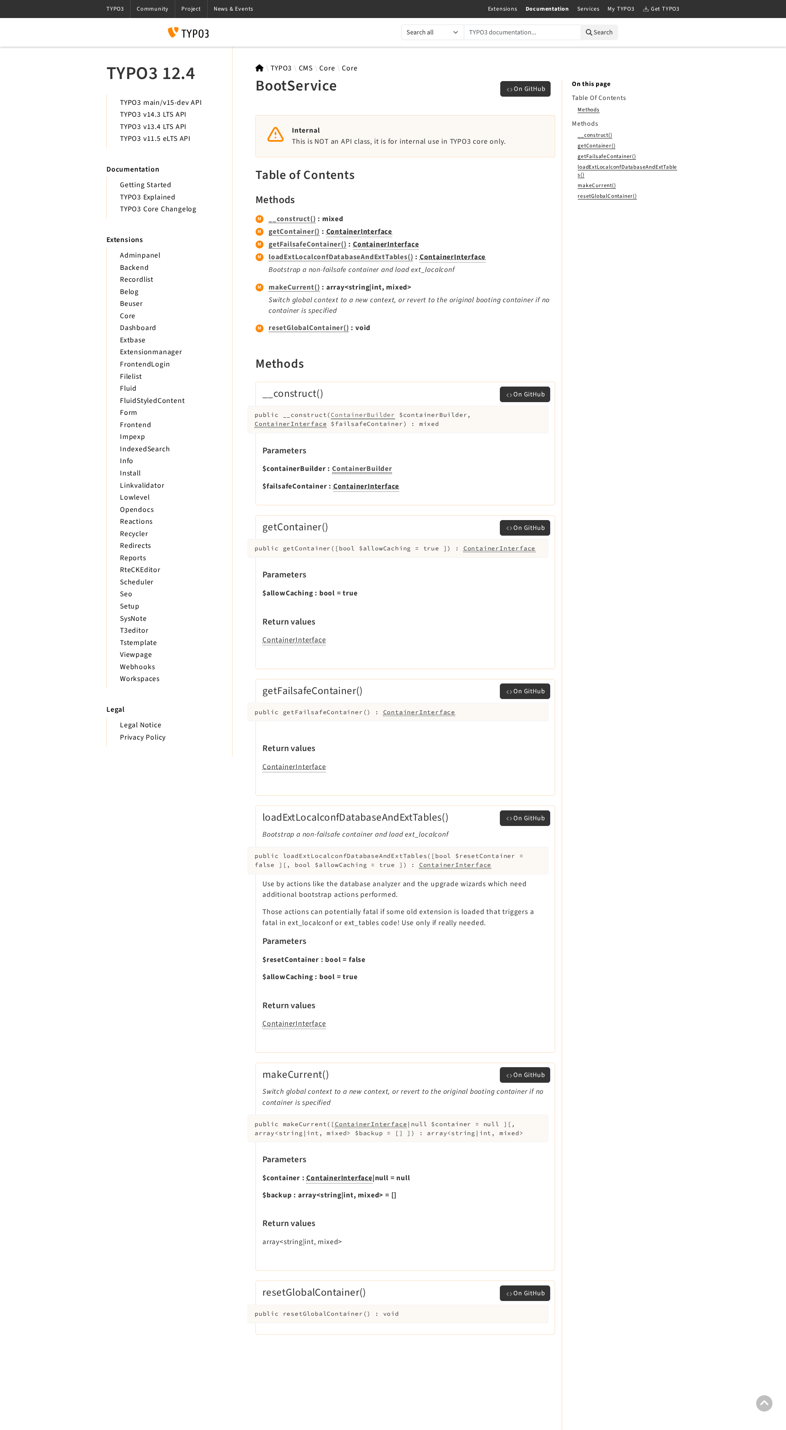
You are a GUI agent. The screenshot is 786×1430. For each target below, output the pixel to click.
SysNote (133, 618)
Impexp (132, 437)
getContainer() (294, 231)
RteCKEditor (140, 570)
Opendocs (137, 510)
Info (126, 461)
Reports (133, 558)
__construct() (292, 219)
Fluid (128, 388)
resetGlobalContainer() (309, 328)
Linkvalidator (142, 485)
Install (130, 473)
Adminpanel (140, 255)
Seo (126, 594)
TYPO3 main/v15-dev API (161, 102)
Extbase (133, 340)
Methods (589, 109)
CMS (306, 68)
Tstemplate (138, 643)
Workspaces (140, 679)
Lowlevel (134, 497)
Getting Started (146, 185)
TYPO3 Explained (148, 197)
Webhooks (137, 667)
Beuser (131, 304)
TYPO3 (281, 68)
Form (129, 412)
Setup (130, 606)
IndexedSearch (145, 449)
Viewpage (136, 654)
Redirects (135, 546)
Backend (134, 267)
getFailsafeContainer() (308, 244)
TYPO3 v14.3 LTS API (153, 114)
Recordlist (137, 279)
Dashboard (138, 328)
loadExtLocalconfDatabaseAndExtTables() (341, 257)
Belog (129, 292)
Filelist (131, 376)
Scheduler (137, 582)
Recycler (134, 534)
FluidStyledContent (152, 401)
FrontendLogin (145, 364)
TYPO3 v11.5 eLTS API (155, 138)
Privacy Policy (143, 737)
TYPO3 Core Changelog (158, 209)
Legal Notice (141, 725)
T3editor (134, 630)
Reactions (136, 521)
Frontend (135, 425)
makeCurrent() (294, 287)
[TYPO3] (259, 68)
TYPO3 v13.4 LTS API (153, 127)
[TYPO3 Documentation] (188, 32)
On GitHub (529, 88)
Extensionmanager (151, 352)
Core (128, 316)
